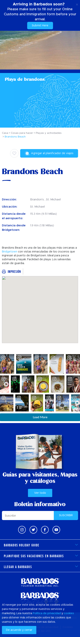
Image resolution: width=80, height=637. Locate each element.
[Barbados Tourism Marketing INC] (40, 582)
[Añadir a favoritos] (14, 153)
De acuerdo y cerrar (19, 630)
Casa (5, 133)
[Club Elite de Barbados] (40, 598)
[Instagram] (22, 530)
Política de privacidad (47, 613)
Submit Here (40, 25)
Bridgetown (9, 251)
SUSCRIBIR (66, 515)
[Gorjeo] (33, 530)
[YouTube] (56, 530)
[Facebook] (45, 530)
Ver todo (40, 493)
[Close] (77, 4)
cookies (69, 613)
